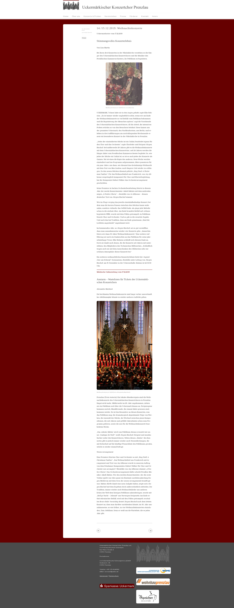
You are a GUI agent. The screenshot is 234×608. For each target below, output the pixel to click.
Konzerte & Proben (92, 16)
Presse (123, 16)
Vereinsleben (110, 16)
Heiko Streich (88, 32)
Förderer (134, 16)
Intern (155, 16)
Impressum (104, 576)
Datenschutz (114, 576)
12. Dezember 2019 (86, 29)
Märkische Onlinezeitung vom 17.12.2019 (113, 272)
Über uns (76, 16)
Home (65, 16)
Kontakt (145, 16)
